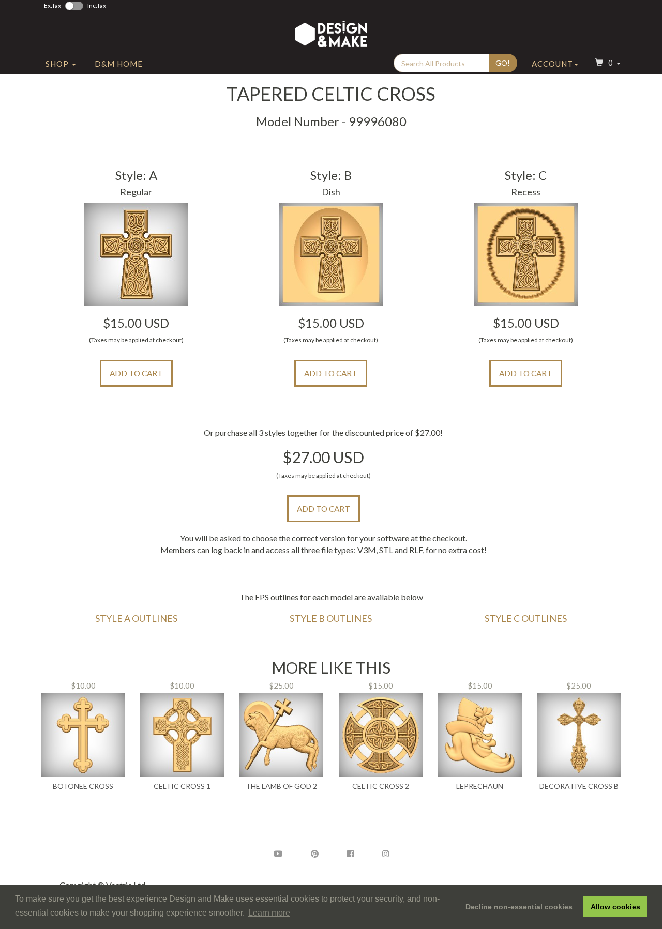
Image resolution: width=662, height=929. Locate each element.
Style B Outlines (331, 618)
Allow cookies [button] (615, 907)
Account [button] (552, 63)
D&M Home (119, 63)
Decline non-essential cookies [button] (519, 907)
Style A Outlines (136, 618)
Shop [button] (58, 63)
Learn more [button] (269, 912)
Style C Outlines (526, 618)
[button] (607, 64)
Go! (502, 62)
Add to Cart (136, 373)
